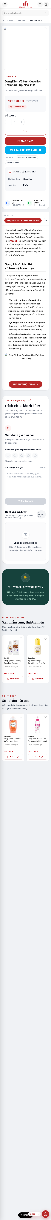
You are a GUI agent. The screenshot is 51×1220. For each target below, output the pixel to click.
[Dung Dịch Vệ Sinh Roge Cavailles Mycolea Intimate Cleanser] (13, 646)
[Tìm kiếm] (44, 13)
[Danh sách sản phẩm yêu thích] (40, 4)
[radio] (8, 456)
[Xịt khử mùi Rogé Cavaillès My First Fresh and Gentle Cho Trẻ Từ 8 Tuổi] (38, 646)
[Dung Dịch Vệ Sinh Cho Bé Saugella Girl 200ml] (38, 724)
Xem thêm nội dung (24, 384)
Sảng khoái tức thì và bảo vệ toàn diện (23, 220)
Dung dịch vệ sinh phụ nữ (21, 20)
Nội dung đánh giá (14, 467)
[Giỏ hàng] (46, 4)
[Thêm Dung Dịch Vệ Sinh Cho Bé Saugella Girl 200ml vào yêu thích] (45, 717)
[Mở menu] (5, 4)
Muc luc (27, 1215)
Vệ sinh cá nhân (11, 20)
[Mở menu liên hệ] (45, 1214)
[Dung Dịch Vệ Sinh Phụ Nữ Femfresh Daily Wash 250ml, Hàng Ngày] (13, 724)
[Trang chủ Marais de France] (25, 4)
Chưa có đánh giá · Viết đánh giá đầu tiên (23, 90)
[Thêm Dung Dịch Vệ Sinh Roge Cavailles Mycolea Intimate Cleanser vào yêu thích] (21, 638)
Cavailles (10, 77)
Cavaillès (15, 241)
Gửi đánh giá (27, 501)
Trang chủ (4, 20)
